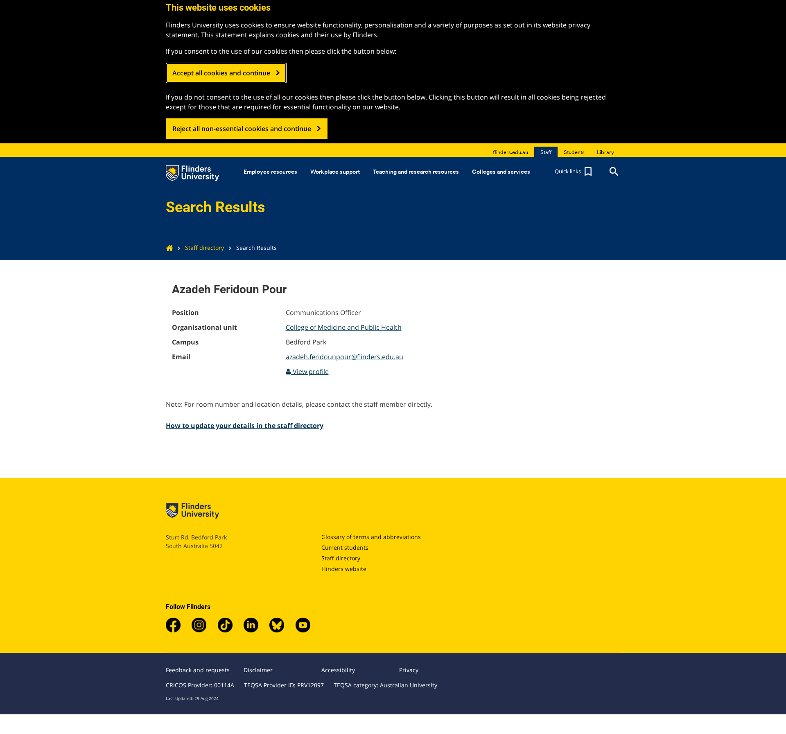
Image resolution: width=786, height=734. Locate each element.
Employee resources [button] (270, 171)
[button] (574, 171)
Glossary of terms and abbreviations (371, 537)
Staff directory (204, 247)
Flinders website (343, 569)
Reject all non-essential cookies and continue (241, 128)
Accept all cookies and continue (221, 72)
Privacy (408, 670)
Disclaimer (258, 670)
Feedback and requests (198, 670)
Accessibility (338, 670)
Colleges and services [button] (501, 171)
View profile (310, 371)
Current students (344, 547)
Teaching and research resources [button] (416, 171)
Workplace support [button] (335, 171)
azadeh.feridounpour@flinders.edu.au (344, 356)
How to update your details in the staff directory (244, 425)
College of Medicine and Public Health (344, 327)
